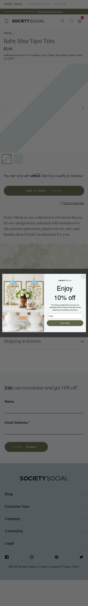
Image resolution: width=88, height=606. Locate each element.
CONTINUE (65, 323)
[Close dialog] (83, 276)
